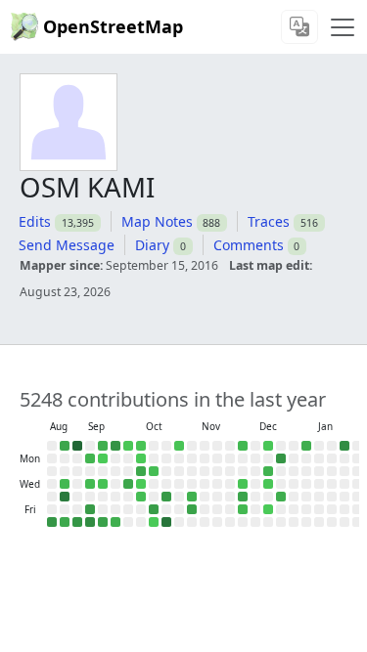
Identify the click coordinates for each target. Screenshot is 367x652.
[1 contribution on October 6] (141, 458)
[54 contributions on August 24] (64, 446)
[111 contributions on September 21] (115, 446)
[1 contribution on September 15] (103, 458)
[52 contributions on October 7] (141, 471)
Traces (269, 221)
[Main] (342, 27)
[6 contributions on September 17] (103, 484)
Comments (248, 245)
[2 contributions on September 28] (128, 446)
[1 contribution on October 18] (154, 522)
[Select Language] (299, 27)
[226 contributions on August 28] (64, 496)
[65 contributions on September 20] (103, 522)
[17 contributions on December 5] (243, 509)
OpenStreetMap (113, 26)
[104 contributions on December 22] (281, 458)
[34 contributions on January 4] (306, 446)
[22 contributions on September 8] (90, 458)
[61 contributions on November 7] (192, 509)
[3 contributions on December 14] (268, 446)
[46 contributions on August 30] (64, 522)
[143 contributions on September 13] (90, 522)
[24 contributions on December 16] (268, 471)
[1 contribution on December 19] (268, 509)
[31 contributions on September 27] (115, 522)
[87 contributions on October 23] (166, 496)
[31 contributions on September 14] (103, 446)
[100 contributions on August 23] (52, 522)
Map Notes (157, 221)
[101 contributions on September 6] (77, 522)
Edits (35, 221)
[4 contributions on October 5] (141, 446)
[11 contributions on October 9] (141, 496)
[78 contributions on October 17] (154, 509)
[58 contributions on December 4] (243, 496)
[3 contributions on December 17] (268, 484)
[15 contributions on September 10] (90, 484)
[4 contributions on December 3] (243, 484)
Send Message (67, 245)
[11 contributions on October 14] (154, 471)
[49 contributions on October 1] (128, 484)
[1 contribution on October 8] (141, 484)
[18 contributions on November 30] (243, 446)
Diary (152, 245)
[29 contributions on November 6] (192, 496)
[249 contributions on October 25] (166, 522)
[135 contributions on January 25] (344, 446)
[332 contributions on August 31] (77, 446)
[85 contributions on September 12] (90, 509)
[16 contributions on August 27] (64, 484)
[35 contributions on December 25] (281, 496)
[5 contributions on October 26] (179, 446)
